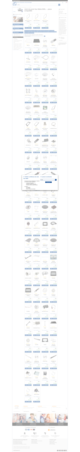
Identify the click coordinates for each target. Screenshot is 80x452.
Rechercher (48, 182)
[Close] (58, 175)
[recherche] (55, 180)
